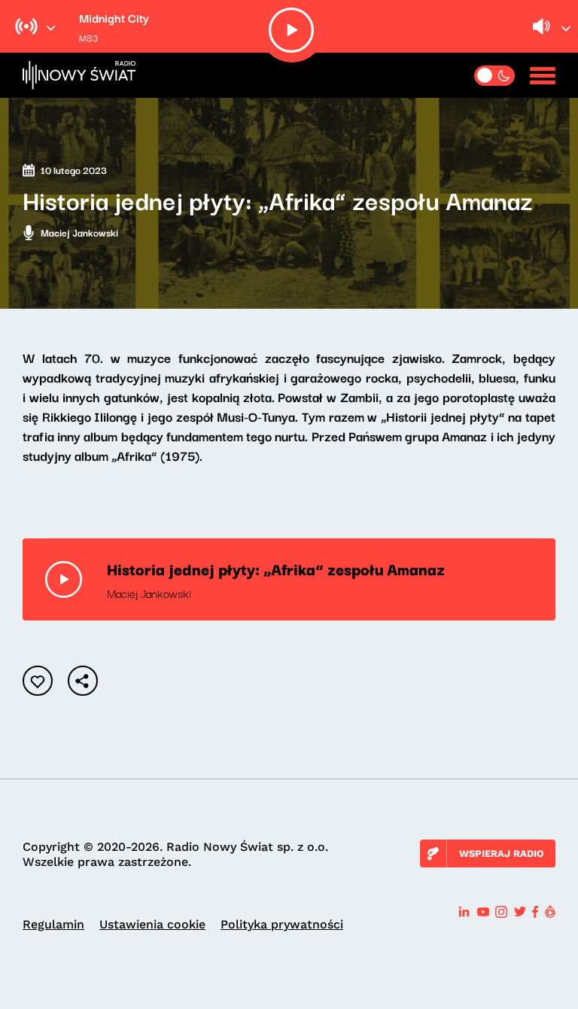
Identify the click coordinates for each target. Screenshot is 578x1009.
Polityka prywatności (282, 924)
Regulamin (53, 924)
